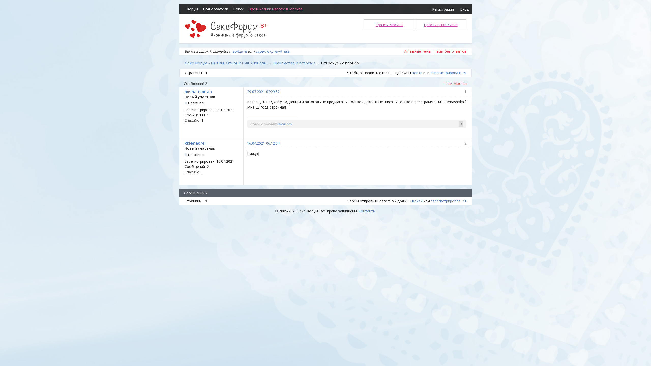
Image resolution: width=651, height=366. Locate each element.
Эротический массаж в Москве (275, 9)
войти (417, 72)
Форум (192, 9)
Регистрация (443, 9)
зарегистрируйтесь (273, 51)
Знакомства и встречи (293, 62)
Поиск (238, 9)
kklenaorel (284, 124)
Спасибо (192, 120)
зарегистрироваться (448, 72)
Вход (464, 9)
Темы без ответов (450, 51)
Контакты (367, 211)
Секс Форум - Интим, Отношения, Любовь (226, 62)
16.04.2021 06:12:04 (263, 143)
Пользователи (215, 9)
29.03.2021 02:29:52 (263, 91)
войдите (239, 51)
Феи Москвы (456, 83)
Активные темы (417, 51)
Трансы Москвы (389, 24)
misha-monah (198, 91)
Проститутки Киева (441, 24)
